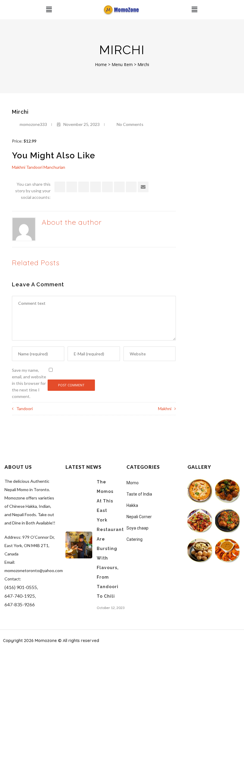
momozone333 (33, 124)
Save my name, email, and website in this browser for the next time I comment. (29, 383)
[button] (49, 9)
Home (101, 64)
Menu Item (122, 64)
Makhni (164, 408)
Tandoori (24, 408)
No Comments (130, 124)
